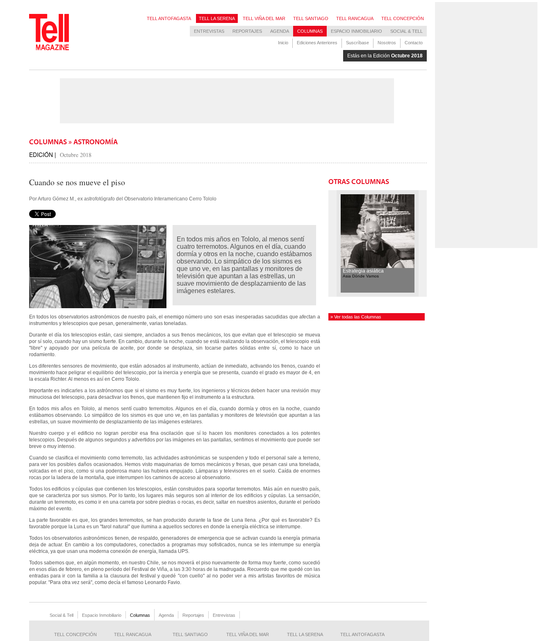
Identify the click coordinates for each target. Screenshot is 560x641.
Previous (332, 243)
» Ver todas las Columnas (355, 316)
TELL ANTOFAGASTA (169, 18)
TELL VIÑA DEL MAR (264, 18)
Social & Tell (406, 31)
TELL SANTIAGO (310, 18)
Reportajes (247, 31)
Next (423, 243)
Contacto (414, 42)
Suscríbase (357, 42)
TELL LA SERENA (217, 18)
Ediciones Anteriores (317, 42)
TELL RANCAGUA (354, 18)
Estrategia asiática (363, 271)
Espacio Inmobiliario (356, 31)
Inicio (283, 42)
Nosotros (387, 42)
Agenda (279, 31)
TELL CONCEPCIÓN (402, 18)
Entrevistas (209, 31)
